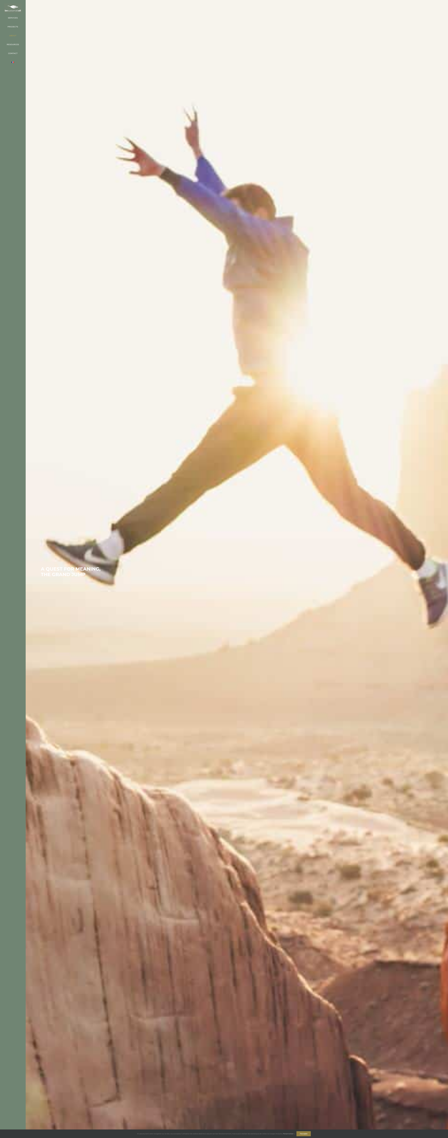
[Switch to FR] (13, 62)
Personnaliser (288, 1134)
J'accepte (303, 1134)
